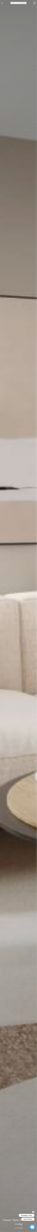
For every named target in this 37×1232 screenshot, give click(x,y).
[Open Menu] (34, 3)
